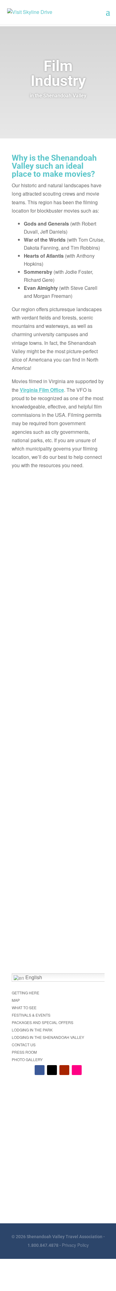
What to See (24, 1007)
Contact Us (24, 1044)
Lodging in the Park (32, 1029)
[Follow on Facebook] (40, 1070)
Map (16, 1000)
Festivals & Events (31, 1015)
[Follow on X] (52, 1070)
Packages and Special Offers (42, 1022)
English (33, 977)
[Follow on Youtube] (64, 1070)
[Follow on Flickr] (77, 1070)
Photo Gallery (27, 1059)
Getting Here (25, 992)
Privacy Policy (75, 1245)
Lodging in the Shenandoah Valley (48, 1037)
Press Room (24, 1052)
